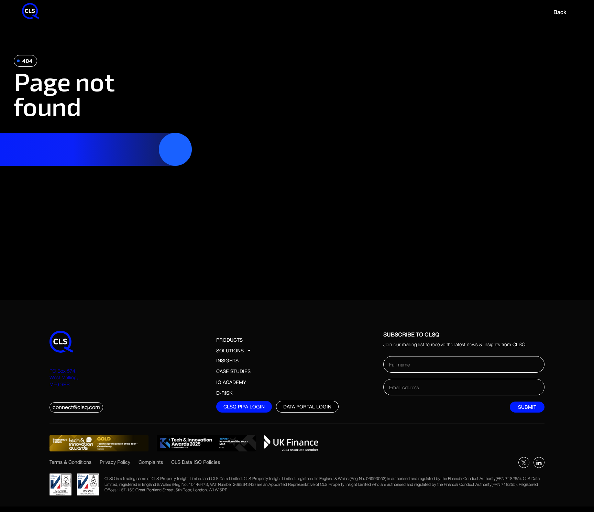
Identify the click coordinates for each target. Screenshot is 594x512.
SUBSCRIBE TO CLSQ (411, 334)
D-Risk (224, 393)
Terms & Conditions (70, 462)
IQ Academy (231, 382)
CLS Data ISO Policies (195, 462)
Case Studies (233, 371)
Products (229, 340)
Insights (227, 360)
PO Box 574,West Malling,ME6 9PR (64, 377)
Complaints (151, 462)
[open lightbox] (99, 443)
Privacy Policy (115, 462)
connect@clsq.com (76, 407)
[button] (236, 350)
